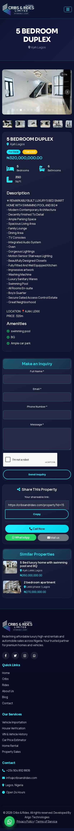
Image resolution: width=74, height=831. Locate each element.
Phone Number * (37, 406)
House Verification (13, 728)
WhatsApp (22, 537)
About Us (8, 691)
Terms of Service (46, 821)
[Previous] (6, 92)
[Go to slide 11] (49, 110)
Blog (5, 697)
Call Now (38, 529)
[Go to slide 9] (42, 110)
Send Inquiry (37, 474)
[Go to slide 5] (28, 110)
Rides (5, 685)
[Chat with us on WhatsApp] (9, 821)
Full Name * (37, 371)
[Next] (67, 92)
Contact (7, 703)
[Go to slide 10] (46, 110)
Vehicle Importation (14, 722)
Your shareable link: (37, 497)
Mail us (54, 538)
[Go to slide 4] (24, 110)
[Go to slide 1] (14, 110)
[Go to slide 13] (57, 110)
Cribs (5, 679)
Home (6, 673)
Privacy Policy (25, 821)
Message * (37, 424)
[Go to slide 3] (21, 110)
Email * (37, 389)
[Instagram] (24, 655)
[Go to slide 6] (32, 110)
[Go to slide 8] (39, 110)
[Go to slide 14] (60, 110)
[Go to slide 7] (35, 110)
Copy (37, 514)
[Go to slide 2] (17, 110)
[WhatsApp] (34, 655)
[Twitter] (15, 655)
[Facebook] (5, 655)
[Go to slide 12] (53, 110)
